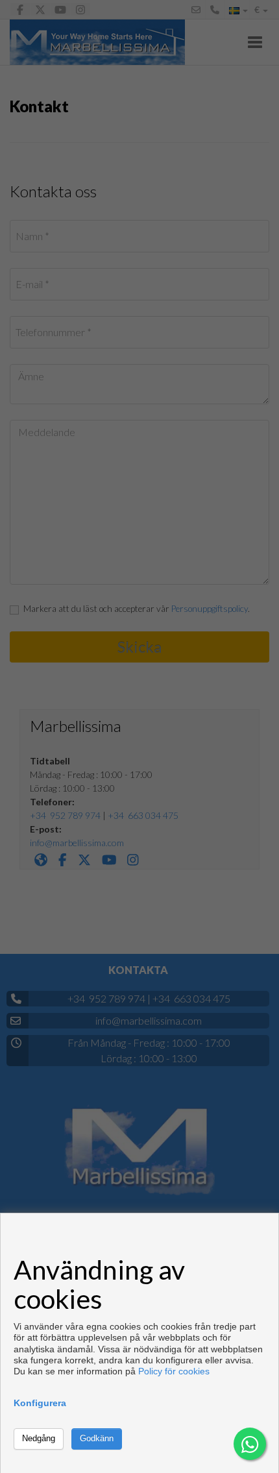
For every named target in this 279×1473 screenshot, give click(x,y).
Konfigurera (40, 1403)
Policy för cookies (174, 1371)
